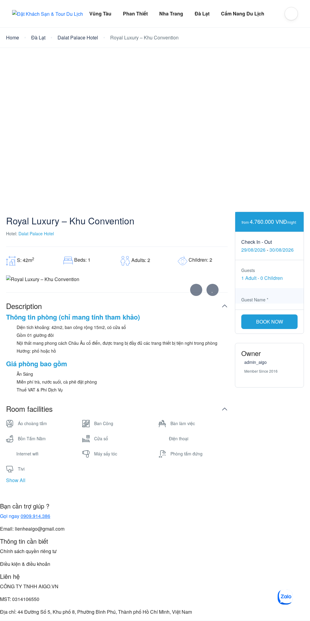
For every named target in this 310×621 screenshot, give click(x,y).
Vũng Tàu (100, 13)
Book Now (269, 321)
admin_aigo (255, 362)
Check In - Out (256, 241)
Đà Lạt (202, 13)
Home (12, 37)
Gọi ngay (25, 515)
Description (24, 306)
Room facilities (29, 408)
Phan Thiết (135, 13)
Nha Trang (171, 13)
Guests (248, 270)
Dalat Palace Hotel (78, 37)
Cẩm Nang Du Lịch (242, 13)
